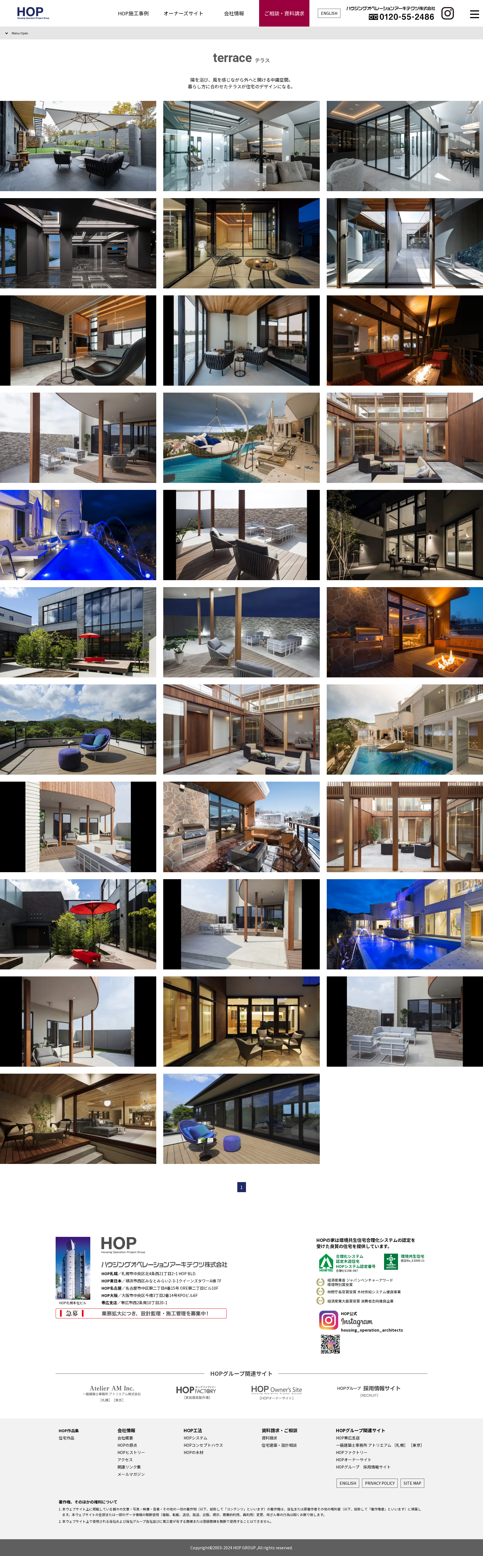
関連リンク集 (129, 1467)
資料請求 (269, 1438)
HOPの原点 (127, 1445)
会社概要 (125, 1438)
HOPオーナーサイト (353, 1459)
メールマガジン (131, 1474)
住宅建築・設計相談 (279, 1445)
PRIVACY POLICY (380, 1483)
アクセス (125, 1459)
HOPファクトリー (352, 1452)
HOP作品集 (69, 1430)
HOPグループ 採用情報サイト (363, 1467)
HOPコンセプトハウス (203, 1445)
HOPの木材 (193, 1452)
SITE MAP (412, 1483)
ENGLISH (329, 13)
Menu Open (20, 33)
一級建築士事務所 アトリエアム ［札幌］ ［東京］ (380, 1445)
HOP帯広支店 (348, 1438)
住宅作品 (66, 1438)
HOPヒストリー (131, 1452)
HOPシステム (195, 1438)
